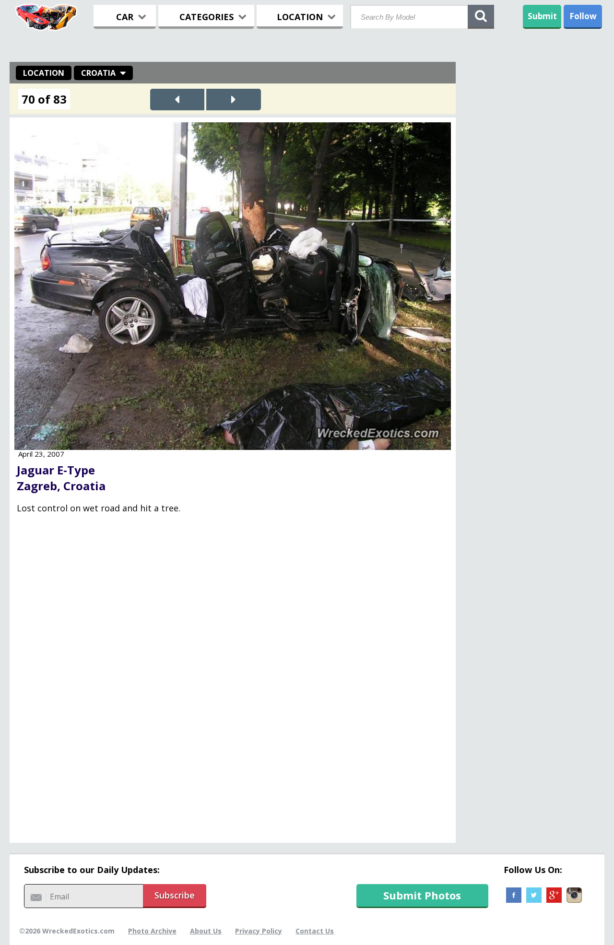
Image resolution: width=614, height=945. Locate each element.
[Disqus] (232, 685)
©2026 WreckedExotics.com (67, 930)
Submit (542, 16)
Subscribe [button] (174, 895)
